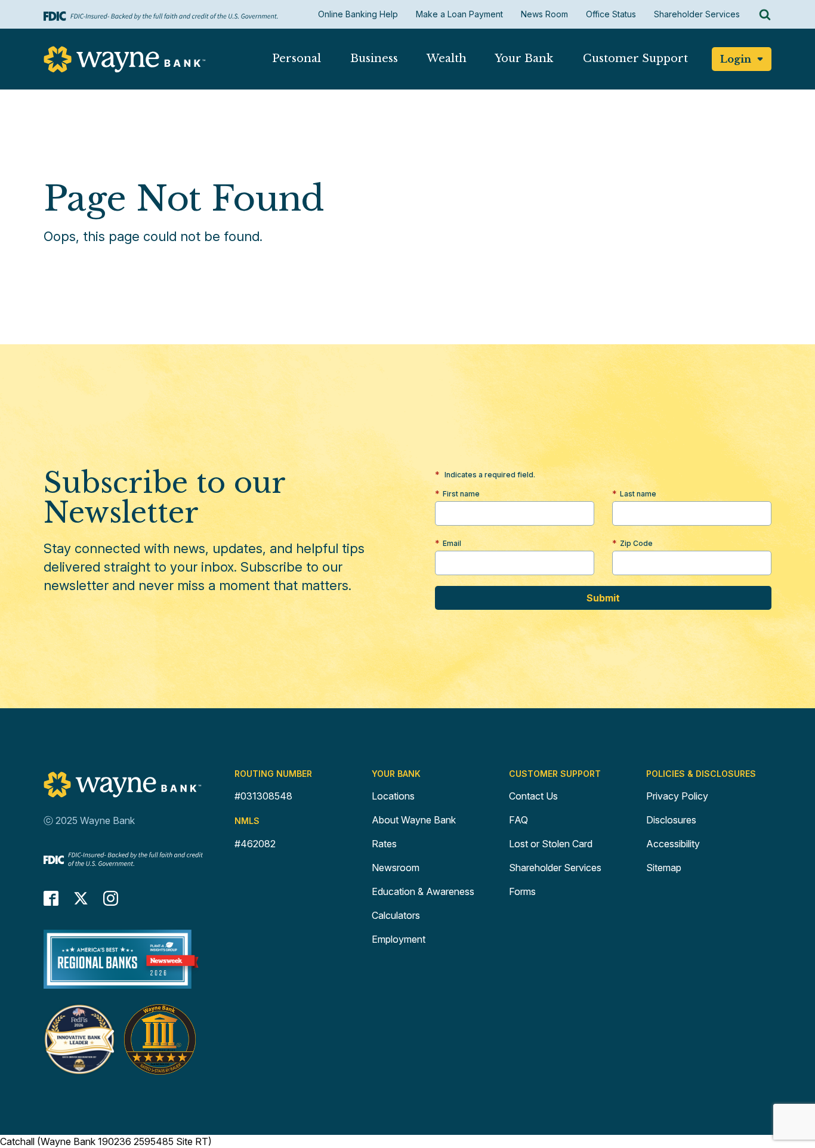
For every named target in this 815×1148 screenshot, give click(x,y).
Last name (638, 493)
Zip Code (636, 543)
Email (452, 543)
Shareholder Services (697, 14)
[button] (296, 61)
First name (461, 493)
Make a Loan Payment (459, 14)
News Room (544, 14)
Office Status (611, 14)
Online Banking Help (358, 14)
